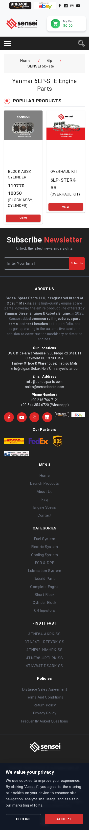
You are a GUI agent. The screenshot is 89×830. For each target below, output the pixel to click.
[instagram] (72, 5)
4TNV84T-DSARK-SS (44, 666)
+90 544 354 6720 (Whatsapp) (44, 405)
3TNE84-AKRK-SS (44, 634)
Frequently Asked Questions (44, 721)
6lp (49, 60)
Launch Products (44, 483)
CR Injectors (44, 610)
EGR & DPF (44, 563)
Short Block (45, 594)
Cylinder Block (44, 602)
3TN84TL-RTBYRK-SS (44, 642)
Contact (44, 515)
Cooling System (44, 555)
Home (25, 60)
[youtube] (78, 5)
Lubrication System (44, 570)
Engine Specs (44, 507)
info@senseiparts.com (44, 382)
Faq (44, 499)
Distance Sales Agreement (44, 689)
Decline (23, 819)
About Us (44, 491)
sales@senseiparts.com (44, 387)
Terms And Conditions (44, 697)
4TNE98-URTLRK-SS (44, 658)
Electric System (44, 547)
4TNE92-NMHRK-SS (44, 650)
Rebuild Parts (44, 578)
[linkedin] (65, 5)
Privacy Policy (44, 713)
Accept (63, 819)
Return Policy (44, 705)
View (23, 218)
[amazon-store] (20, 5)
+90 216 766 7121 (44, 400)
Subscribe (77, 263)
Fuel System (44, 539)
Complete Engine (44, 587)
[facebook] (60, 5)
